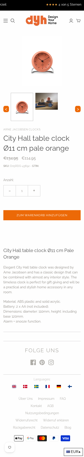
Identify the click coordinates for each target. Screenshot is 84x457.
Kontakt (36, 406)
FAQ (63, 398)
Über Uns (26, 398)
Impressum (46, 398)
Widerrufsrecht (26, 420)
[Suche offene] (13, 20)
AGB (50, 406)
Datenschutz (50, 427)
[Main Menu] (5, 20)
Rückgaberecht (24, 427)
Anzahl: (8, 180)
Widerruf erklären (56, 420)
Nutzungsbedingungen (42, 413)
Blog (68, 427)
